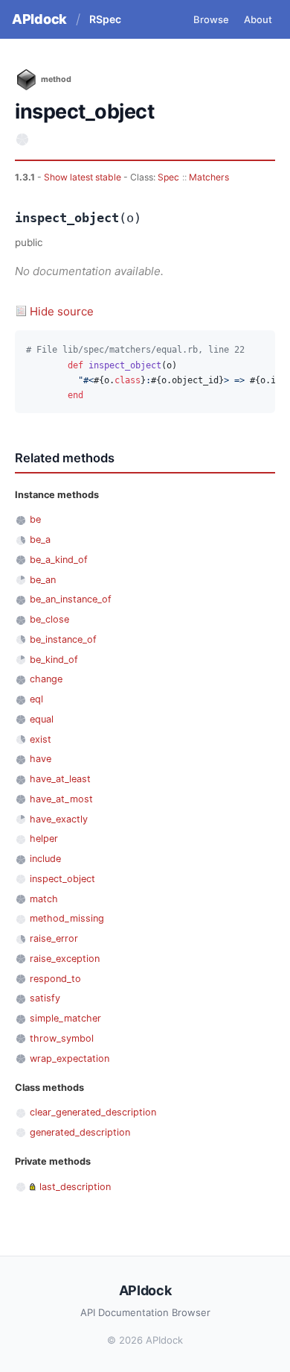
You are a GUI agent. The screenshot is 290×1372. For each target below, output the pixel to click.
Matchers (209, 177)
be (35, 519)
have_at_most (61, 799)
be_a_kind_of (59, 559)
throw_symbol (62, 1038)
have (40, 758)
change (46, 679)
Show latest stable (83, 177)
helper (44, 838)
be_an (43, 579)
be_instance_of (63, 639)
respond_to (55, 978)
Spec (168, 177)
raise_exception (65, 958)
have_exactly (59, 819)
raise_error (54, 938)
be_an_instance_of (71, 599)
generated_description (80, 1132)
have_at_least (60, 778)
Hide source (62, 311)
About (258, 19)
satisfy (45, 998)
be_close (49, 619)
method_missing (67, 918)
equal (42, 719)
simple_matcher (65, 1018)
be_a (40, 539)
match (44, 898)
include (45, 858)
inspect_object (62, 878)
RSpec (105, 19)
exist (40, 739)
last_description (75, 1186)
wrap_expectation (69, 1058)
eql (36, 699)
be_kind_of (54, 659)
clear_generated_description (93, 1112)
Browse (211, 19)
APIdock (39, 19)
